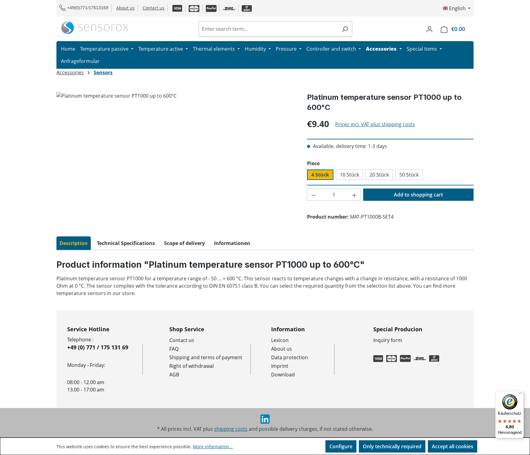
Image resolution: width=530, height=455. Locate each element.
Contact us (153, 8)
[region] (175, 158)
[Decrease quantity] (313, 195)
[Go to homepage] (95, 27)
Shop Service (186, 329)
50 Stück (409, 174)
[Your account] (429, 29)
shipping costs (231, 429)
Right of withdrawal (191, 366)
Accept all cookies (452, 446)
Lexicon (280, 340)
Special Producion (397, 329)
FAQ (174, 348)
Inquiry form (387, 340)
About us (125, 8)
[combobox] (268, 29)
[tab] (73, 243)
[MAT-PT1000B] (175, 158)
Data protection (289, 357)
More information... (213, 446)
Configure (340, 446)
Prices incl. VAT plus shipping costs (375, 124)
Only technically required (392, 446)
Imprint (279, 366)
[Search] (345, 29)
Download (283, 374)
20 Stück (379, 174)
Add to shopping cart (418, 194)
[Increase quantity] (354, 195)
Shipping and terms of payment (205, 357)
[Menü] (520, 394)
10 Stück (349, 174)
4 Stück (320, 174)
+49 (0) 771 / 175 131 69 (97, 347)
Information (288, 329)
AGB (174, 374)
